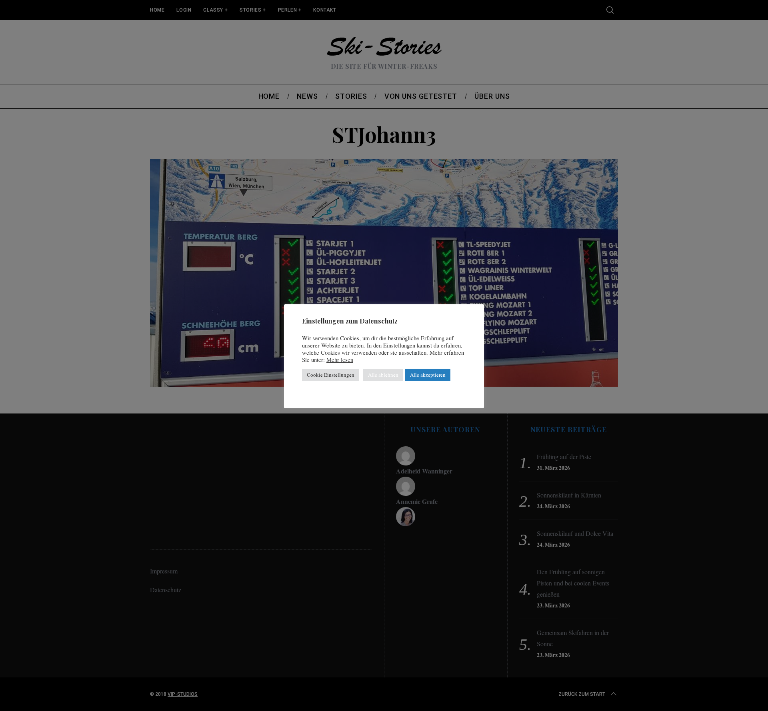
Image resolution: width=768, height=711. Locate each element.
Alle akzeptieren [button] (428, 374)
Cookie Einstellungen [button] (330, 374)
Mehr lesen (339, 359)
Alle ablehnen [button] (383, 374)
